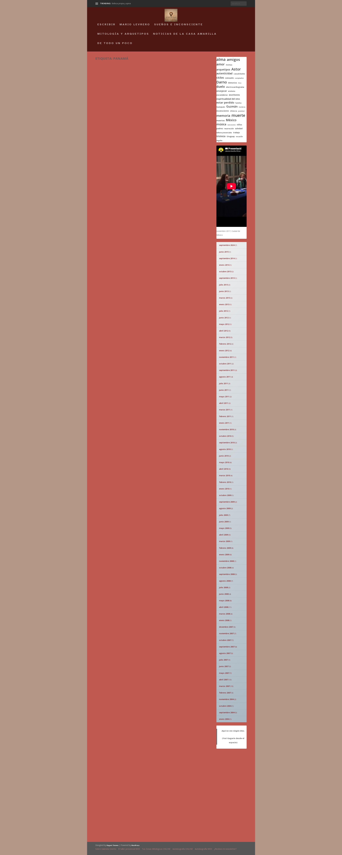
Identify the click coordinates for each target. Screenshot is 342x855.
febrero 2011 (225, 416)
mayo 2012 (224, 324)
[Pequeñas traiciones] (145, 474)
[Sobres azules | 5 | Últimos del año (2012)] (141, 102)
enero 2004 (224, 719)
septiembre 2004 (227, 712)
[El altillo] (145, 460)
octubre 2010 (225, 436)
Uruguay (231, 136)
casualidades (239, 74)
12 (107, 465)
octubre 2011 (225, 363)
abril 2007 (223, 679)
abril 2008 (223, 607)
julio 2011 (223, 383)
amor (220, 64)
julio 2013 (223, 284)
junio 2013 (224, 291)
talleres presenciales (224, 133)
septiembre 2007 (227, 646)
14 (208, 474)
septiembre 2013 (227, 278)
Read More (105, 91)
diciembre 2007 (226, 627)
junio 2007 (224, 666)
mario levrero (135, 24)
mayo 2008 (224, 600)
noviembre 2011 (226, 357)
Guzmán (232, 106)
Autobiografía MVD (203, 849)
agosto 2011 (225, 376)
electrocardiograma (235, 87)
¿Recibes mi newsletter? (225, 849)
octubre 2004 (225, 706)
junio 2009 (224, 521)
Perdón (191, 694)
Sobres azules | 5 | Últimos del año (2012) (136, 108)
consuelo (229, 78)
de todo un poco (115, 43)
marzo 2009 (224, 541)
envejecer (221, 91)
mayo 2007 (224, 673)
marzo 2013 (224, 298)
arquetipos (223, 69)
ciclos (220, 77)
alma (221, 59)
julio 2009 (223, 515)
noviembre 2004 (226, 699)
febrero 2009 (225, 548)
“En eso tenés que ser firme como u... (167, 681)
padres (219, 128)
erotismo (231, 91)
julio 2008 (223, 587)
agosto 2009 (225, 508)
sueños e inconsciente (178, 24)
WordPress (135, 845)
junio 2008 (224, 594)
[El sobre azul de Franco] (125, 532)
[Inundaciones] (145, 492)
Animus (229, 65)
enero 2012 (224, 350)
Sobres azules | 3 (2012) (119, 290)
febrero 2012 (225, 344)
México (231, 120)
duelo (220, 87)
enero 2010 (224, 488)
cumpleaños (239, 78)
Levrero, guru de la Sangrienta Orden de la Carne (172, 719)
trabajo (236, 132)
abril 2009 (223, 534)
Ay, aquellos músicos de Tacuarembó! (171, 779)
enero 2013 (224, 304)
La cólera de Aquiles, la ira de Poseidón (173, 558)
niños (239, 124)
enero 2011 (224, 423)
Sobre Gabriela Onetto (105, 849)
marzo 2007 (224, 686)
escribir (106, 24)
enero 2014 (224, 265)
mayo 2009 (224, 528)
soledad (238, 128)
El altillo (156, 459)
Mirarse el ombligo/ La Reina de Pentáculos (166, 622)
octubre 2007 (225, 640)
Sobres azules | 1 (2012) (119, 418)
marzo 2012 (224, 337)
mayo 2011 (224, 396)
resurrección (229, 129)
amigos (233, 59)
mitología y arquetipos (123, 34)
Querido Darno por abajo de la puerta (109, 677)
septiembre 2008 (227, 574)
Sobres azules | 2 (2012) (119, 385)
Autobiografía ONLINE (182, 849)
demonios (232, 83)
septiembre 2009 (227, 502)
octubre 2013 (225, 271)
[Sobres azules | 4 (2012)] (137, 194)
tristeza (221, 136)
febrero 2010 (225, 482)
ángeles (219, 141)
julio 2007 (223, 660)
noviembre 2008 (226, 561)
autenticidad (224, 73)
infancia (233, 111)
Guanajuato (220, 107)
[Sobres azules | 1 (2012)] (140, 412)
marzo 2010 (224, 475)
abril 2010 (223, 469)
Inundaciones (160, 492)
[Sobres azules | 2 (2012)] (141, 349)
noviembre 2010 (226, 429)
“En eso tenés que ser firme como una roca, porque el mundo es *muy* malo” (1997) (154, 69)
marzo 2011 (224, 409)
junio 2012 (224, 317)
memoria (223, 116)
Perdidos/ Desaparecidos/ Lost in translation (167, 589)
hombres (242, 107)
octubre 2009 (225, 495)
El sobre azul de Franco (178, 532)
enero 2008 (224, 620)
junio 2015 (224, 252)
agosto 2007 (225, 653)
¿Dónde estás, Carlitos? (159, 750)
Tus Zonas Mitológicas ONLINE (156, 849)
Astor (236, 69)
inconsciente (222, 111)
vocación (239, 136)
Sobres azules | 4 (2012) (119, 260)
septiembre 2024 (227, 245)
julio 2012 (223, 311)
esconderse (222, 95)
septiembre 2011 (227, 370)
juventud (241, 111)
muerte (238, 115)
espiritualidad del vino (228, 98)
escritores (234, 94)
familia (238, 103)
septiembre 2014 (227, 258)
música (221, 124)
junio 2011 (224, 390)
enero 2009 (224, 554)
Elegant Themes (112, 845)
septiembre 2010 (227, 442)
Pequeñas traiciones (158, 475)
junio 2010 (224, 456)
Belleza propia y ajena (121, 3)
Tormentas (108, 461)
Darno (221, 82)
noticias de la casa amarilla (185, 34)
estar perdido (225, 102)
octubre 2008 (225, 567)
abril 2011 (223, 403)
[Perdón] (199, 676)
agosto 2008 (225, 581)
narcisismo (232, 125)
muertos (220, 120)
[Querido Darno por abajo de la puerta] (110, 666)
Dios (239, 83)
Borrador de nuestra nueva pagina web (170, 811)
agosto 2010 (225, 449)
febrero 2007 (225, 692)
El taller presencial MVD (129, 849)
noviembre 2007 (226, 633)
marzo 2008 (224, 613)
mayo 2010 (224, 462)
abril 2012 (223, 330)
